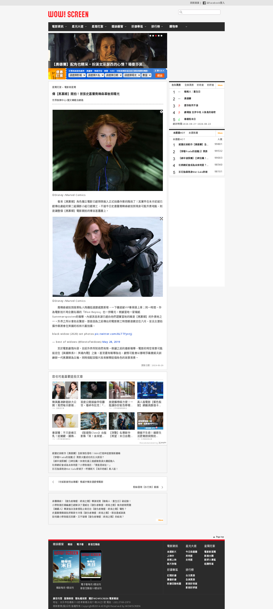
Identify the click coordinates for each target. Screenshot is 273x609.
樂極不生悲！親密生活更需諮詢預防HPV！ (149, 434)
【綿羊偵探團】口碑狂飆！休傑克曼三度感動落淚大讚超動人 (83, 461)
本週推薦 (193, 132)
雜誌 (70, 544)
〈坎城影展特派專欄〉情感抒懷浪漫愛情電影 (80, 481)
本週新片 (171, 551)
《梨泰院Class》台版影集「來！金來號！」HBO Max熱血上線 (94, 434)
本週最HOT (179, 132)
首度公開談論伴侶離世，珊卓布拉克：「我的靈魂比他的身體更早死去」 (93, 403)
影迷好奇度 (191, 583)
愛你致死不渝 (191, 105)
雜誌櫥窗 (117, 26)
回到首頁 (194, 2)
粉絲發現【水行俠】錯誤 (146, 487)
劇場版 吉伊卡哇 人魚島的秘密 (200, 112)
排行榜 (155, 26)
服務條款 (68, 598)
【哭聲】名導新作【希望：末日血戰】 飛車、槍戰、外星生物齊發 (121, 434)
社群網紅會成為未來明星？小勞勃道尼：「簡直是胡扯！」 (81, 465)
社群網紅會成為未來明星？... (194, 165)
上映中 (170, 555)
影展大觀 (209, 555)
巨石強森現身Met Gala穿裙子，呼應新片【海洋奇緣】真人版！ (85, 469)
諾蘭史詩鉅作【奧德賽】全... (194, 144)
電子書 (80, 544)
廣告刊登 (57, 598)
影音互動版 (94, 544)
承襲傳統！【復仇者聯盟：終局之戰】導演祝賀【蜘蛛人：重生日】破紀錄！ (91, 501)
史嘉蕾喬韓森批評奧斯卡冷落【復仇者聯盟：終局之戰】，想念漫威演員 (88, 512)
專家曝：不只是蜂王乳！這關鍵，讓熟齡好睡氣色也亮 (64, 434)
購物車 (173, 26)
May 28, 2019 (111, 342)
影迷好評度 (191, 587)
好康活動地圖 (174, 583)
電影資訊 (58, 26)
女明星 (189, 559)
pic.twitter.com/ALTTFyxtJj (113, 334)
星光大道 (77, 26)
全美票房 (189, 85)
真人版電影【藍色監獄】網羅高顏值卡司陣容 (149, 403)
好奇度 (200, 85)
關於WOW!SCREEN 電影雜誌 (104, 598)
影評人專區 (210, 559)
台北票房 (176, 85)
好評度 (210, 85)
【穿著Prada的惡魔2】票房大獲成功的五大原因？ (78, 457)
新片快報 (171, 563)
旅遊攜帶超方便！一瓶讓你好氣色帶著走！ (121, 403)
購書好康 (171, 579)
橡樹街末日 (190, 119)
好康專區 (137, 26)
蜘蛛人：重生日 (192, 91)
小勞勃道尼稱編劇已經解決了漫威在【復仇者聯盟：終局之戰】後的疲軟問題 (91, 505)
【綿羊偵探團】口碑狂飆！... (194, 158)
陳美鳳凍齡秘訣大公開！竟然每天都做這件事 (64, 403)
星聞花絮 (97, 26)
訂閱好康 (171, 575)
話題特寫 (209, 563)
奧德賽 (187, 98)
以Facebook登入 (216, 2)
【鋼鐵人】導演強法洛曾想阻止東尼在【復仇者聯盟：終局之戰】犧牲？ (89, 509)
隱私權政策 (81, 598)
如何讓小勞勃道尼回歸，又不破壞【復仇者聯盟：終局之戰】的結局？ (88, 516)
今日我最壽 (191, 551)
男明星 (189, 555)
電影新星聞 (70, 87)
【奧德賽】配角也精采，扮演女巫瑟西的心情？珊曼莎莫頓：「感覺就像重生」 (114, 64)
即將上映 (171, 559)
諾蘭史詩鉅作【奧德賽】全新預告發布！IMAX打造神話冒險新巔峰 (86, 453)
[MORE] (159, 520)
